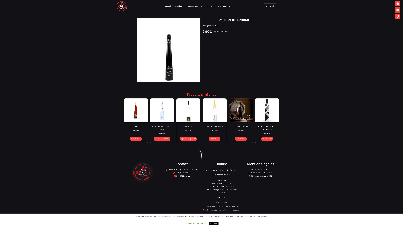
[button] (197, 21)
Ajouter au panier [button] (162, 139)
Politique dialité (260, 176)
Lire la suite (136, 139)
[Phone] (397, 16)
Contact (210, 6)
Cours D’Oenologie (194, 6)
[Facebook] (397, 3)
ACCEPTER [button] (213, 223)
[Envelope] (397, 10)
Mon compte (222, 6)
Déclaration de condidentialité (260, 173)
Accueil (168, 6)
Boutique (179, 6)
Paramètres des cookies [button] (196, 223)
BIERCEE (215, 26)
